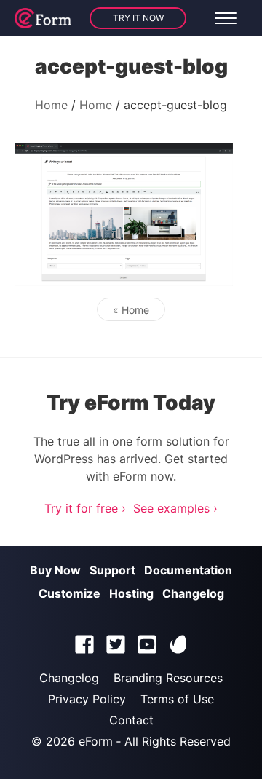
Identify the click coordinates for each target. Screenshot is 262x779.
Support (112, 570)
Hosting (131, 593)
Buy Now (55, 570)
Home (51, 105)
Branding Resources (168, 678)
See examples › (175, 508)
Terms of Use (177, 699)
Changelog (193, 593)
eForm (96, 741)
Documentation (188, 570)
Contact (131, 720)
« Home (131, 310)
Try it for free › (85, 508)
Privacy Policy (87, 699)
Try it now (138, 17)
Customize (69, 593)
